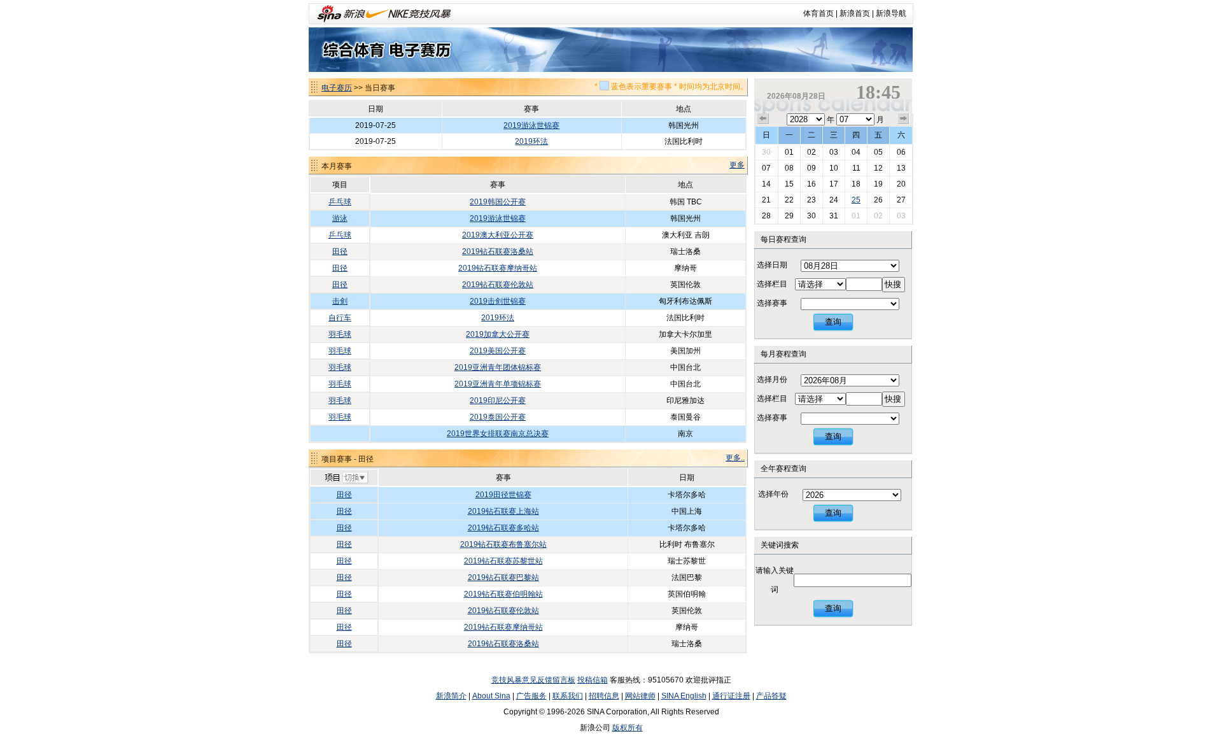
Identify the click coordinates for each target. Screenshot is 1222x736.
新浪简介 (451, 695)
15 (789, 184)
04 (856, 152)
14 (766, 184)
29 (789, 215)
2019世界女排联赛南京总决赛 (498, 433)
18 (856, 184)
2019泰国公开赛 (498, 417)
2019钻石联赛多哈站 (503, 527)
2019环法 (531, 141)
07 (766, 168)
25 (856, 199)
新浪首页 (854, 13)
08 (789, 168)
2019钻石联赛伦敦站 (497, 284)
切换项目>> (346, 478)
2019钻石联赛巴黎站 (503, 577)
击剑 (340, 301)
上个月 (763, 119)
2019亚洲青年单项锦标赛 (497, 383)
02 (811, 152)
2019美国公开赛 (498, 350)
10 (833, 168)
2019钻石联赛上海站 (503, 511)
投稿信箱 (592, 680)
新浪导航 (891, 13)
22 (789, 199)
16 (811, 184)
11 (856, 168)
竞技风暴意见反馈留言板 (533, 680)
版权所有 (627, 727)
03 (833, 152)
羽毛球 (339, 334)
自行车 (339, 317)
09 (811, 168)
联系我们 (567, 695)
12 (878, 168)
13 (901, 168)
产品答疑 (771, 695)
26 (878, 199)
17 (833, 184)
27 (901, 199)
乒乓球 (339, 201)
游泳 (340, 218)
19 (878, 184)
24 (833, 199)
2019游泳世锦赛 (531, 125)
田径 (340, 251)
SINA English (683, 695)
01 (789, 152)
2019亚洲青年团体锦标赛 (497, 367)
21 (766, 199)
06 (901, 152)
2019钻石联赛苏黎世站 (503, 560)
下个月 (903, 119)
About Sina (491, 695)
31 (833, 215)
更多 (737, 164)
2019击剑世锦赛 (498, 301)
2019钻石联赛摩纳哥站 (497, 268)
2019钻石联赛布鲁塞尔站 (503, 544)
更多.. (735, 457)
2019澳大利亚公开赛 (497, 234)
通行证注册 (731, 695)
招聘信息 (604, 695)
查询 (833, 322)
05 (878, 152)
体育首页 (818, 13)
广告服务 (531, 695)
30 (766, 152)
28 (766, 215)
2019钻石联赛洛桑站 (497, 251)
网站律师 (640, 695)
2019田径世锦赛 (503, 494)
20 (901, 184)
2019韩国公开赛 (498, 201)
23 (811, 199)
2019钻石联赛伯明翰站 (503, 594)
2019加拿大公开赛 (498, 334)
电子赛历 (336, 87)
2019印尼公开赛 (498, 400)
